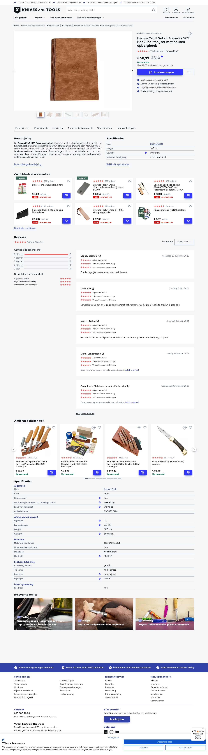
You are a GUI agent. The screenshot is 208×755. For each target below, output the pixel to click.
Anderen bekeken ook (80, 127)
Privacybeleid (113, 737)
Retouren (109, 687)
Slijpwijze (18, 578)
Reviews (58, 127)
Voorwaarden (111, 697)
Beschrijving (22, 127)
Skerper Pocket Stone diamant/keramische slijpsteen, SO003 (108, 187)
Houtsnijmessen (53, 25)
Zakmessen (19, 680)
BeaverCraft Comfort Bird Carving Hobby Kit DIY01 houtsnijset (74, 464)
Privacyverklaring (113, 694)
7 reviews (158, 51)
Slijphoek (18, 520)
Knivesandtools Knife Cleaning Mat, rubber (47, 211)
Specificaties (104, 127)
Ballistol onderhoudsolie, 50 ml (47, 185)
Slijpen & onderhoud (23, 690)
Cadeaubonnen (158, 690)
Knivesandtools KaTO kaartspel (170, 210)
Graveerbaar (20, 498)
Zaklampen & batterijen (70, 687)
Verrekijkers (65, 690)
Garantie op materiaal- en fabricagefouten (34, 502)
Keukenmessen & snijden (25, 694)
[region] (73, 75)
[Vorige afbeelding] (14, 70)
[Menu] (203, 729)
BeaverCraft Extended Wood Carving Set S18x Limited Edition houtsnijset (123, 464)
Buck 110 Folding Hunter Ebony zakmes (168, 462)
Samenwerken (157, 700)
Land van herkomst (23, 507)
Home (16, 25)
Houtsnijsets (66, 25)
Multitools (18, 687)
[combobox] (184, 242)
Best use (18, 574)
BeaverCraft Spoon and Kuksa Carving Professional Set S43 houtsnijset (31, 464)
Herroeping (110, 690)
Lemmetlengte (21, 525)
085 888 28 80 (22, 713)
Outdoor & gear (67, 680)
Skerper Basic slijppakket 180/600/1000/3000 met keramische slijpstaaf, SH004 (168, 187)
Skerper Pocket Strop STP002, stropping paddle (108, 211)
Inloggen (176, 12)
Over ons (155, 684)
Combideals (41, 127)
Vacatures (155, 697)
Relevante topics (126, 127)
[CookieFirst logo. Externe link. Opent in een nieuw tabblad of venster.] (3, 740)
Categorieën (20, 17)
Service (108, 680)
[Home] (37, 9)
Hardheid (18, 556)
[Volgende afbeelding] (132, 70)
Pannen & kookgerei (23, 697)
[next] (189, 449)
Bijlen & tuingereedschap (71, 684)
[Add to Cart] (66, 195)
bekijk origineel (132, 370)
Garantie (109, 684)
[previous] (19, 449)
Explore (38, 17)
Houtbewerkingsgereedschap (33, 25)
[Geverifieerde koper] (99, 256)
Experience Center (159, 687)
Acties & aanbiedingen (89, 17)
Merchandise (157, 694)
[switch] (198, 737)
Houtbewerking (67, 694)
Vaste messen (20, 684)
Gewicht (110, 153)
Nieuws (154, 680)
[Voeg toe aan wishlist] (189, 72)
